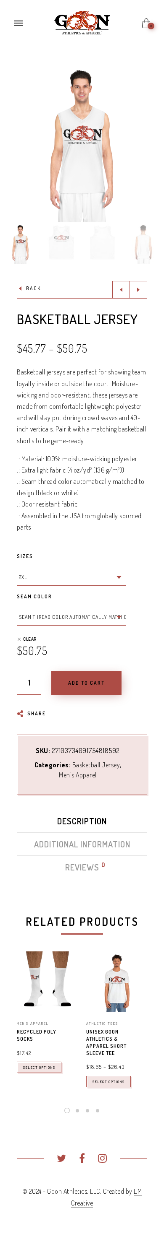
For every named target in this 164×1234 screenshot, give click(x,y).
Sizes (25, 556)
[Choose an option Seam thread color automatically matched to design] (71, 617)
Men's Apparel (78, 775)
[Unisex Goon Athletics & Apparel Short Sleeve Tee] (116, 981)
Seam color (34, 596)
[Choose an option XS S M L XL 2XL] (71, 577)
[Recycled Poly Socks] (47, 981)
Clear (30, 639)
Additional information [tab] (82, 844)
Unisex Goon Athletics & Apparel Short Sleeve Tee (106, 1042)
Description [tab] (82, 821)
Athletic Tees (102, 1023)
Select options (39, 1067)
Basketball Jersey (96, 765)
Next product (138, 289)
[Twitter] (61, 1159)
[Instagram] (102, 1159)
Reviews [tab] (82, 867)
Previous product (121, 289)
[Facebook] (82, 1159)
